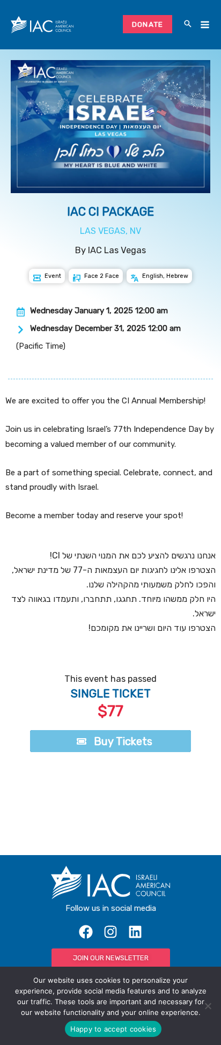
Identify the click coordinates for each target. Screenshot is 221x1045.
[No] (207, 1005)
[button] (188, 25)
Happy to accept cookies (113, 1029)
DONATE (148, 24)
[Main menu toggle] (204, 24)
